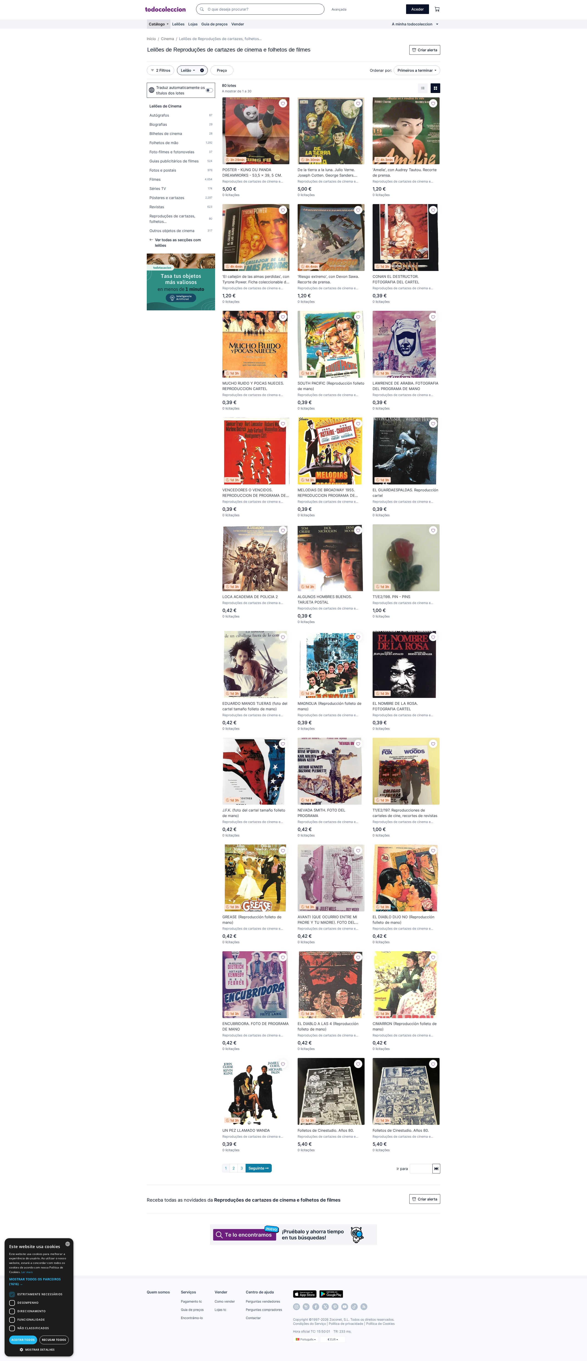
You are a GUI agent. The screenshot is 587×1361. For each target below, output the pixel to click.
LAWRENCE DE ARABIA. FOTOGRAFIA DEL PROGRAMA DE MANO (405, 386)
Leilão (186, 70)
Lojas (193, 24)
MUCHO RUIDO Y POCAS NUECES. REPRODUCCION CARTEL (253, 386)
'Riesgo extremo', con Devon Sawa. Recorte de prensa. (328, 279)
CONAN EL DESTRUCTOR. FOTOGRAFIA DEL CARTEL (396, 279)
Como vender (225, 1301)
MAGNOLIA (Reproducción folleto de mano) (329, 706)
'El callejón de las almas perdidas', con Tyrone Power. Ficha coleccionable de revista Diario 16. (255, 279)
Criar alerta (427, 50)
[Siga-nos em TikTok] (354, 1306)
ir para (402, 1168)
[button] (39, 1281)
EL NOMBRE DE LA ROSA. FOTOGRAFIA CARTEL (395, 706)
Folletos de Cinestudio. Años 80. (326, 1130)
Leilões (178, 24)
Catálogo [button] (157, 24)
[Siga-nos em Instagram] (296, 1306)
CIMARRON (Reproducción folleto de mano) (405, 1026)
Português (307, 1339)
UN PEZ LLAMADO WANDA (246, 1130)
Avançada (339, 9)
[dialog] (39, 1297)
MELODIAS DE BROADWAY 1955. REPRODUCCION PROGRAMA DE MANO (326, 493)
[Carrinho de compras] (437, 9)
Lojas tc (220, 1310)
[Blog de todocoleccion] (363, 1306)
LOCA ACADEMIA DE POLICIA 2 (250, 596)
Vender (237, 24)
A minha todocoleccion (412, 24)
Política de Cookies (380, 1323)
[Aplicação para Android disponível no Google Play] (331, 1293)
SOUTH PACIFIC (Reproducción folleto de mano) (331, 386)
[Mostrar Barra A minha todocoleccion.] (437, 24)
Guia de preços (214, 24)
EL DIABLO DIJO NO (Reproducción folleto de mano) (403, 920)
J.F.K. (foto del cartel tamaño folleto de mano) (253, 813)
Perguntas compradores (264, 1310)
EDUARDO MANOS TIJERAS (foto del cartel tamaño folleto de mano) (254, 706)
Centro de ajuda (260, 1292)
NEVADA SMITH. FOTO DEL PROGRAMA (321, 813)
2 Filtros (163, 70)
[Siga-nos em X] (325, 1306)
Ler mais (27, 1272)
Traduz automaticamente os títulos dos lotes (180, 90)
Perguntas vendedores (263, 1301)
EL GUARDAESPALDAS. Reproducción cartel (405, 493)
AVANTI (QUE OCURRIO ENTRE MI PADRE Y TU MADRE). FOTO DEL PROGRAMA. (327, 920)
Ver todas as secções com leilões (178, 243)
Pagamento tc (191, 1301)
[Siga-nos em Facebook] (315, 1306)
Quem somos (158, 1292)
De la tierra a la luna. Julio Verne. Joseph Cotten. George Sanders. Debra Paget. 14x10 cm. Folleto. (326, 172)
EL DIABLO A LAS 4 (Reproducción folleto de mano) (328, 1026)
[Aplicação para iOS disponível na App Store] (305, 1293)
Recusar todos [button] (54, 1340)
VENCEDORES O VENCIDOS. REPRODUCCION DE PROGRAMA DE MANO (254, 493)
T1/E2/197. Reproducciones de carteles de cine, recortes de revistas (405, 813)
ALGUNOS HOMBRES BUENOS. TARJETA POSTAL (325, 599)
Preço (222, 70)
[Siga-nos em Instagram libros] (306, 1306)
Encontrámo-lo (192, 1318)
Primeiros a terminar (416, 70)
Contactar (253, 1318)
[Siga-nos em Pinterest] (335, 1306)
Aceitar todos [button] (23, 1340)
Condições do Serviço (309, 1323)
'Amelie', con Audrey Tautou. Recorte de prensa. (405, 172)
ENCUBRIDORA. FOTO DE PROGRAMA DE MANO (255, 1026)
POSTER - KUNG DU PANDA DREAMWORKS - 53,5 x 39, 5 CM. (252, 172)
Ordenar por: (381, 70)
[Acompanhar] (283, 103)
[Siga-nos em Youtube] (344, 1306)
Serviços (188, 1292)
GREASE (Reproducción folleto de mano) (251, 920)
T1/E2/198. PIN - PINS (391, 596)
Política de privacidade (346, 1323)
